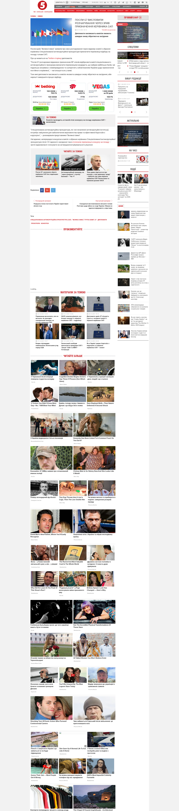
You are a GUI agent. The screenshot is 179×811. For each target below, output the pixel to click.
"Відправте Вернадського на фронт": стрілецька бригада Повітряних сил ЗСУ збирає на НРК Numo (125, 106)
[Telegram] (123, 2)
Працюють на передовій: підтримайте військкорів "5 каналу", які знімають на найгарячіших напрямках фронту (126, 92)
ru (108, 2)
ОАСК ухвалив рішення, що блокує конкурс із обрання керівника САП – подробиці (71, 318)
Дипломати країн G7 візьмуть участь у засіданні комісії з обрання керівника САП (98, 318)
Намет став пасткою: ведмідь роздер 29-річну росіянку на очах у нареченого (139, 282)
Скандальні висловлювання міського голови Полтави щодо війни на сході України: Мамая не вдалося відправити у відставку (94, 206)
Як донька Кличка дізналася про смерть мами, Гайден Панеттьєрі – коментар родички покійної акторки (139, 228)
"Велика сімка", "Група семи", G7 (84, 220)
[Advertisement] (72, 96)
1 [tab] (128, 72)
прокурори (35, 223)
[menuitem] (58, 6)
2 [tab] (131, 72)
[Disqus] (72, 261)
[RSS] (147, 2)
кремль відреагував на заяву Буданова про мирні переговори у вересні (139, 214)
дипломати (102, 220)
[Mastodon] (135, 2)
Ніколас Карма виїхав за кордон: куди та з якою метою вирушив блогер (139, 334)
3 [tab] (134, 72)
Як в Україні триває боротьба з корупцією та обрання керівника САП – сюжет (98, 346)
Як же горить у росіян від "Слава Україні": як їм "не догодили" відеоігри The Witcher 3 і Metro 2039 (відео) (140, 321)
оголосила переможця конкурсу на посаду (90, 142)
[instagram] (115, 2)
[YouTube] (143, 2)
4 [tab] (138, 72)
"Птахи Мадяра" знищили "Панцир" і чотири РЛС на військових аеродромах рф (133, 68)
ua (105, 2)
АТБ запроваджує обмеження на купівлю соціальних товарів (139, 307)
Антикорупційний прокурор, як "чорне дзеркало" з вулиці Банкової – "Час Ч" (72, 174)
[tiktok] (119, 2)
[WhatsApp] (127, 2)
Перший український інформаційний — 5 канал (42, 7)
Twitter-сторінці (54, 58)
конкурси (45, 223)
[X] (131, 2)
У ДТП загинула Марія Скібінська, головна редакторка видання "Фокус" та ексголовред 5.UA (139, 243)
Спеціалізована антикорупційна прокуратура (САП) (50, 220)
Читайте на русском (108, 29)
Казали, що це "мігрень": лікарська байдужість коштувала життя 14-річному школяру (139, 295)
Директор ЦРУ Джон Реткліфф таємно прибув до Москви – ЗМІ (138, 256)
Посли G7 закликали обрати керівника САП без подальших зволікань (47, 174)
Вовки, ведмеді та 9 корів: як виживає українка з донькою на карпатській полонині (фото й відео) (139, 269)
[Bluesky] (139, 2)
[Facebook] (111, 2)
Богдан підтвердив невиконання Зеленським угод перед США (47, 346)
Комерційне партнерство (122, 157)
